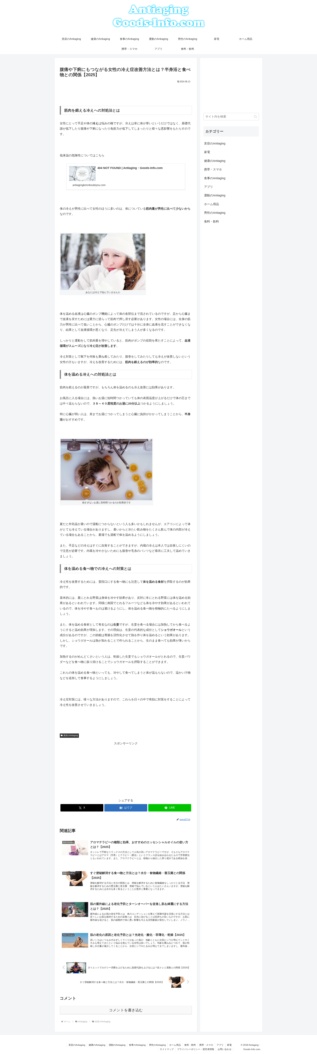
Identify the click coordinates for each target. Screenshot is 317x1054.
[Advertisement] (126, 93)
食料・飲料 (190, 1045)
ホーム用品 (175, 1045)
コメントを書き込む (126, 1010)
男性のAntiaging (157, 1045)
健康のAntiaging (97, 1045)
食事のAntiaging (137, 1045)
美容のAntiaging (70, 735)
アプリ (220, 1045)
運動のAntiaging (117, 1045)
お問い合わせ (224, 1049)
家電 (229, 1045)
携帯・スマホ (206, 1045)
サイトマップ (167, 1049)
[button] (255, 117)
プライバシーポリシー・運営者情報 (195, 1049)
